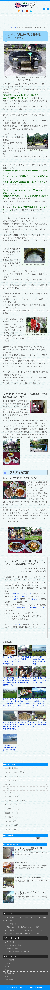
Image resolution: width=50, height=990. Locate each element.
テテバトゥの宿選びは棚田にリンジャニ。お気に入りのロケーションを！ (39, 703)
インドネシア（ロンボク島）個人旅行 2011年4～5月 (9, 748)
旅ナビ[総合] (9, 960)
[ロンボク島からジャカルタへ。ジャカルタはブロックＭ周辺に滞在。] (10, 655)
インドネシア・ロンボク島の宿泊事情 (39, 724)
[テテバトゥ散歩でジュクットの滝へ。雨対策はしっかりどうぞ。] (10, 697)
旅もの (7, 963)
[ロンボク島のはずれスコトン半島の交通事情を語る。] (24, 676)
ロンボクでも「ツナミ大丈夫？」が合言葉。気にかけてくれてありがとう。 (9, 726)
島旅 (6, 976)
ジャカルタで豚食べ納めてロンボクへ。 (24, 724)
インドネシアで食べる (11, 817)
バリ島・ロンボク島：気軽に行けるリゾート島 (22, 927)
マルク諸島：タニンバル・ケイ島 (15, 801)
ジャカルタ (8, 784)
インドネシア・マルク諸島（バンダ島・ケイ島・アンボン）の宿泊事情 (31, 849)
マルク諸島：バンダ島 (11, 796)
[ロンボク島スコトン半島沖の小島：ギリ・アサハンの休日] (39, 655)
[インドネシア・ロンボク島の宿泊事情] (39, 720)
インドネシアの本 (10, 829)
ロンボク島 (13, 27)
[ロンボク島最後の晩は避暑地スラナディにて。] (24, 655)
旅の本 (7, 967)
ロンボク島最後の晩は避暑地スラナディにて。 (24, 659)
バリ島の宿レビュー (22, 863)
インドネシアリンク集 (13, 945)
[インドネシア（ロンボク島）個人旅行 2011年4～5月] (10, 743)
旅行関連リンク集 (11, 948)
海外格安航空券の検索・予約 (31, 608)
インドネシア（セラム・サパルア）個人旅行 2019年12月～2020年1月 (25, 918)
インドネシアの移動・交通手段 (14, 772)
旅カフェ (8, 970)
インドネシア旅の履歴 (11, 825)
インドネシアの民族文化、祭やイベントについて (23, 933)
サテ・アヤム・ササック (21, 594)
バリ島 (7, 788)
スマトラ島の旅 (10, 924)
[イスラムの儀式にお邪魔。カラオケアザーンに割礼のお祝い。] (24, 697)
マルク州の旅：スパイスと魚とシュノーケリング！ (23, 930)
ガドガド (16, 599)
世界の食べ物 (10, 973)
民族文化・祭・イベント (12, 813)
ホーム (5, 27)
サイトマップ (10, 942)
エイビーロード (14, 624)
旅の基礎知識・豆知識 (11, 768)
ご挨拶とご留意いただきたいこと (17, 952)
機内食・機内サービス (11, 776)
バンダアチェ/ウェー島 (12, 809)
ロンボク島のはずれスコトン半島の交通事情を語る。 (24, 680)
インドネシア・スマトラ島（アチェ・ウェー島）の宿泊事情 (31, 893)
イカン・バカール (22, 596)
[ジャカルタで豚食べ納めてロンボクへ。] (24, 720)
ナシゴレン (36, 599)
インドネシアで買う (11, 821)
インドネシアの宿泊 (11, 780)
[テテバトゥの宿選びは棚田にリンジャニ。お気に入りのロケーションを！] (39, 697)
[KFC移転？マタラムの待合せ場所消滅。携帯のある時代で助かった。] (10, 676)
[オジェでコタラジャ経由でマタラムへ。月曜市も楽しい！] (39, 676)
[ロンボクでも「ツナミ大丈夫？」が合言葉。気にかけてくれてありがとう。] (10, 720)
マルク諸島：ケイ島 (11, 805)
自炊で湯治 (9, 980)
